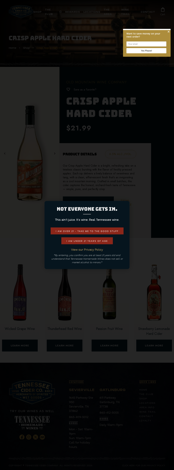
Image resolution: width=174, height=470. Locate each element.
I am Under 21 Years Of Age (87, 240)
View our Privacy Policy (87, 249)
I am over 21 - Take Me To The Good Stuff (87, 231)
